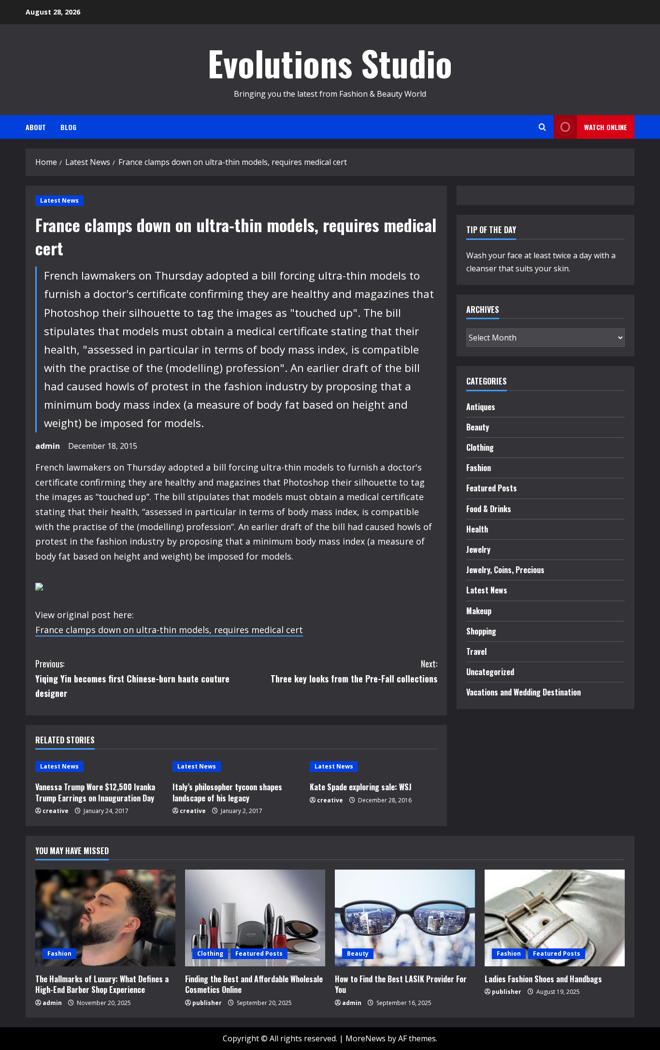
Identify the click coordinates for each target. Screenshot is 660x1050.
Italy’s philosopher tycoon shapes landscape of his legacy (227, 792)
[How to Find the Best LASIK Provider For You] (405, 918)
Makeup (478, 611)
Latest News (59, 200)
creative (56, 811)
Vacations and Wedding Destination (523, 692)
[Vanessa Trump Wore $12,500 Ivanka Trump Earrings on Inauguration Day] (99, 766)
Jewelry (478, 549)
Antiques (480, 407)
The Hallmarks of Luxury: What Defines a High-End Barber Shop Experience (102, 984)
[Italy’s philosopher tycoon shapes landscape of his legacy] (236, 766)
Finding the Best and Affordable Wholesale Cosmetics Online (254, 984)
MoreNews (365, 1038)
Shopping (481, 631)
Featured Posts (491, 488)
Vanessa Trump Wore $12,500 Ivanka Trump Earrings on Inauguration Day (95, 792)
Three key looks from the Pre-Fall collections (354, 671)
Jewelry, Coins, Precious (505, 570)
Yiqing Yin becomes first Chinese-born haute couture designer (132, 678)
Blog (68, 127)
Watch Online (605, 127)
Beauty (477, 427)
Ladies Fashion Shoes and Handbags (543, 979)
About (36, 127)
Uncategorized (490, 672)
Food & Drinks (488, 509)
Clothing (480, 447)
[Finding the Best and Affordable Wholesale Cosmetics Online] (255, 918)
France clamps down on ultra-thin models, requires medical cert (169, 630)
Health (477, 529)
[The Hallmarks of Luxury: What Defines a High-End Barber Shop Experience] (105, 918)
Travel (476, 651)
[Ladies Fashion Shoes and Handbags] (555, 918)
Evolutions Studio (330, 63)
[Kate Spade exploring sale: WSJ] (373, 766)
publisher (207, 1003)
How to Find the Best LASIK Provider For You (401, 984)
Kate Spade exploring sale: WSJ (361, 787)
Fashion (478, 467)
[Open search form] (542, 127)
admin (47, 446)
